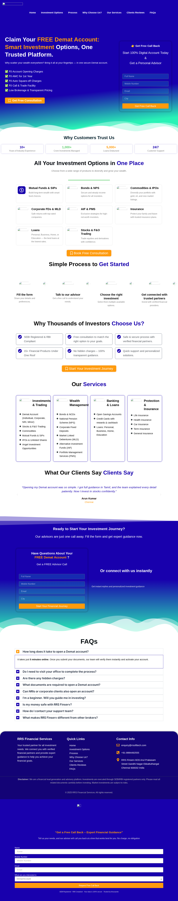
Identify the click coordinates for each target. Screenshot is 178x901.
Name (17, 848)
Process (72, 12)
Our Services (114, 12)
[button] (17, 494)
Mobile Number (21, 857)
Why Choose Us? (92, 12)
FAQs (153, 12)
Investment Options (52, 12)
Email (17, 866)
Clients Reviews (136, 12)
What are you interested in (25, 875)
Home (32, 12)
